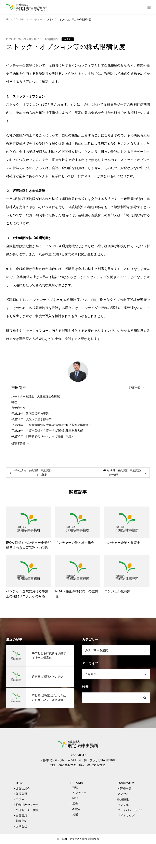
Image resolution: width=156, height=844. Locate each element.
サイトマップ (125, 815)
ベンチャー (68, 39)
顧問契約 (21, 820)
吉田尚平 (53, 39)
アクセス (123, 793)
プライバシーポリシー (131, 810)
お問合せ (21, 826)
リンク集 (123, 804)
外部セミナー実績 (27, 810)
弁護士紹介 (23, 788)
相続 (75, 787)
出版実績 (21, 815)
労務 (75, 814)
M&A (75, 798)
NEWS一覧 (124, 788)
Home (20, 783)
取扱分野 (21, 793)
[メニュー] (149, 7)
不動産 (76, 809)
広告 (75, 803)
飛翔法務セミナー (27, 804)
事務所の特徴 (125, 783)
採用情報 (123, 799)
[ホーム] (7, 19)
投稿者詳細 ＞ (20, 443)
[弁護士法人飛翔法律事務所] (26, 7)
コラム (20, 799)
